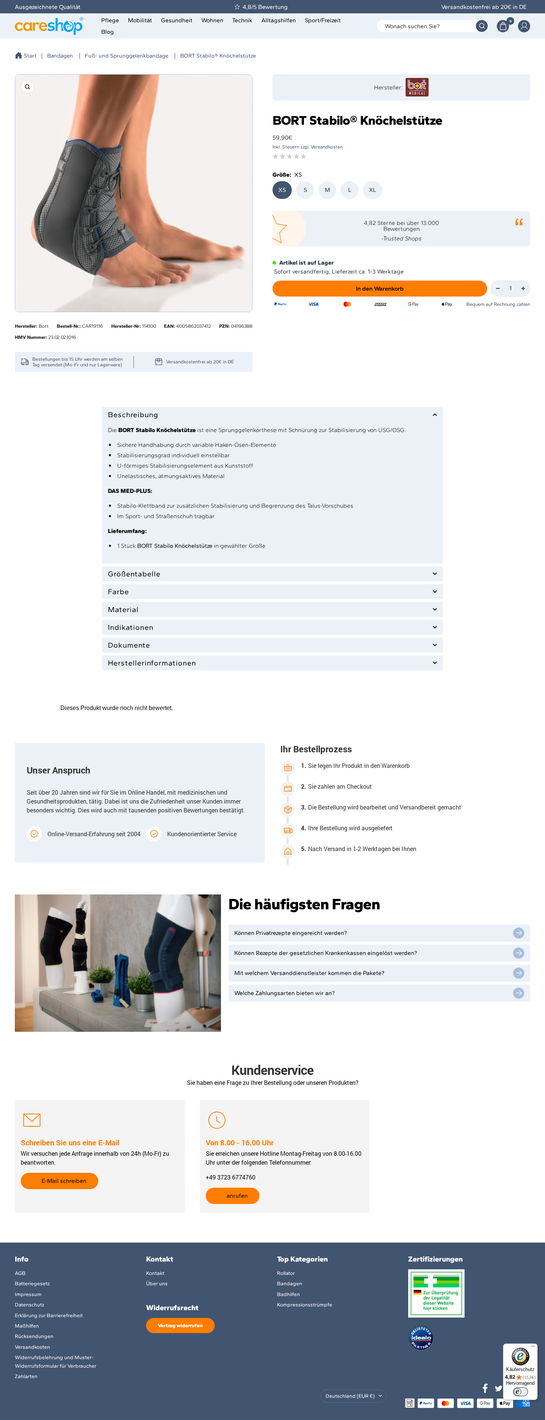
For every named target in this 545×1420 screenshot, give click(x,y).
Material (123, 609)
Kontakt (155, 1273)
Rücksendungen (34, 1336)
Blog (107, 31)
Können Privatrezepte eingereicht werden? (290, 932)
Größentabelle (134, 573)
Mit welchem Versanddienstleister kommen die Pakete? (309, 972)
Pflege (110, 20)
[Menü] (533, 1348)
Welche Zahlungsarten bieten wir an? (284, 993)
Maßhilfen (27, 1326)
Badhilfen (288, 1294)
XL (372, 189)
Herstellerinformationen (152, 662)
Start (30, 55)
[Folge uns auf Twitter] (498, 1388)
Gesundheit (176, 20)
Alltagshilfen (278, 20)
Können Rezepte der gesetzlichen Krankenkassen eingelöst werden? (325, 952)
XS (282, 189)
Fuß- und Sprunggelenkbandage (126, 55)
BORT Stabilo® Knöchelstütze (218, 55)
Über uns (157, 1283)
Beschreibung (133, 414)
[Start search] (482, 26)
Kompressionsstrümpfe (304, 1305)
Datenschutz (29, 1305)
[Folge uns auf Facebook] (485, 1388)
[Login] (524, 26)
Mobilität (140, 20)
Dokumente (129, 645)
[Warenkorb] (503, 26)
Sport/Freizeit (323, 20)
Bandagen (60, 55)
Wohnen (212, 20)
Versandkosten (32, 1347)
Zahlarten (26, 1376)
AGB (20, 1273)
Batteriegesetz (32, 1283)
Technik (242, 20)
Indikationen (130, 627)
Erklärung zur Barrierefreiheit (49, 1315)
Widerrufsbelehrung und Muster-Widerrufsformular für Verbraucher (55, 1361)
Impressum (28, 1294)
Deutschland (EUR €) (350, 1396)
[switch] (520, 1391)
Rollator (286, 1273)
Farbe (118, 591)
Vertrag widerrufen (180, 1325)
